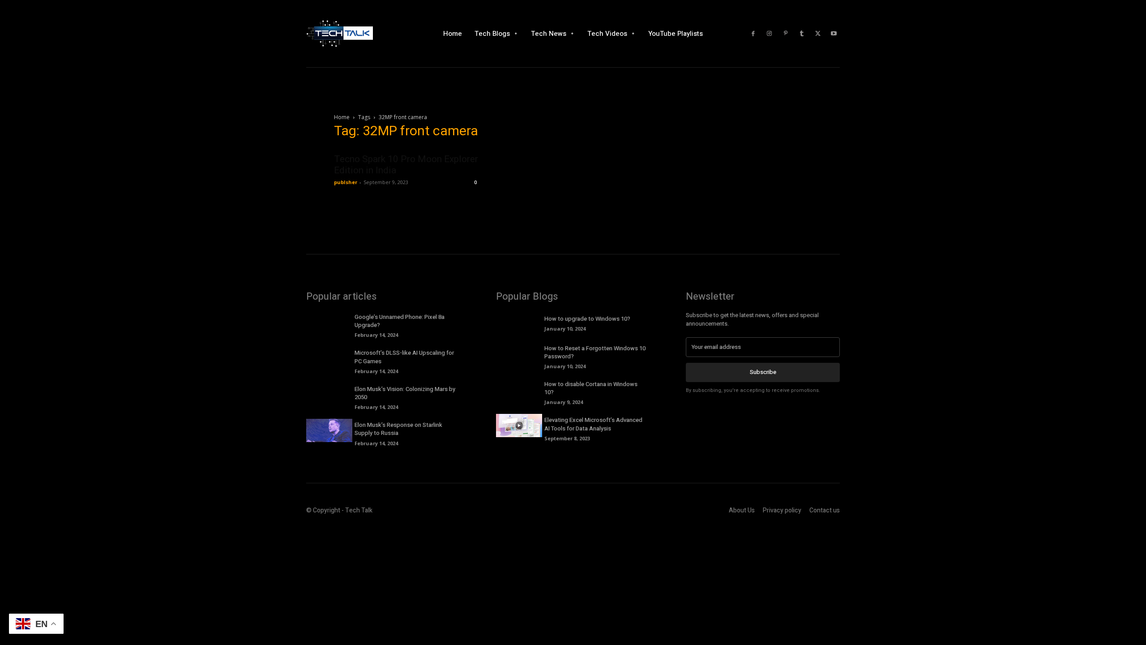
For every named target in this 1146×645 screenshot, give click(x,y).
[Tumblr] (802, 33)
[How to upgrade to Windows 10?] (519, 322)
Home (342, 117)
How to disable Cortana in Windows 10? (590, 388)
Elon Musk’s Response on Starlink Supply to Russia (398, 429)
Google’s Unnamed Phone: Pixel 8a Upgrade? (400, 321)
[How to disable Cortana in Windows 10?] (519, 389)
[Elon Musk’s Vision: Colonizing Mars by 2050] (329, 394)
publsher (345, 182)
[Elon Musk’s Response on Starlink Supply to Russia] (329, 430)
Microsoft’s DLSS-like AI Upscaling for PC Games (404, 356)
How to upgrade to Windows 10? (587, 318)
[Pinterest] (785, 33)
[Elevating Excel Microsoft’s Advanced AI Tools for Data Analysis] (519, 425)
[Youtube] (834, 33)
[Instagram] (769, 33)
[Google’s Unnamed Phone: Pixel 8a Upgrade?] (329, 322)
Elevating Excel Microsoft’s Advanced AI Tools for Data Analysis (593, 424)
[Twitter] (818, 33)
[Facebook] (753, 33)
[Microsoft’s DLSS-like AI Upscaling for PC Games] (329, 358)
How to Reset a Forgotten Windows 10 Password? (595, 352)
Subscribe (763, 372)
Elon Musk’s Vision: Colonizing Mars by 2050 (405, 393)
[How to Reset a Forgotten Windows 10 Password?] (519, 354)
